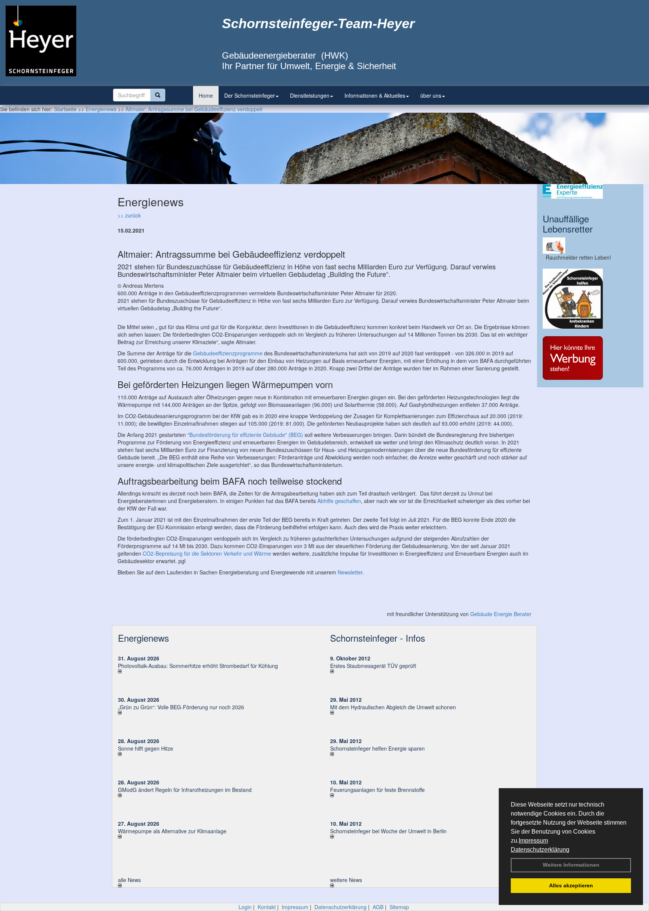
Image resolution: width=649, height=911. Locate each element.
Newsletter (350, 572)
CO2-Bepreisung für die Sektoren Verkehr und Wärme (207, 553)
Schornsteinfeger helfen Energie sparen (377, 748)
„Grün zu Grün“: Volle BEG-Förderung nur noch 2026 (181, 707)
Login (245, 907)
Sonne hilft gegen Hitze (145, 748)
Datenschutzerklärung (540, 849)
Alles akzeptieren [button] (571, 885)
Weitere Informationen (571, 865)
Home (206, 95)
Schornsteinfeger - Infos (377, 637)
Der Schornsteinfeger (249, 95)
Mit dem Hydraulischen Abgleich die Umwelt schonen (393, 707)
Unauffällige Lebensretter (568, 223)
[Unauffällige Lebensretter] (590, 245)
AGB (378, 907)
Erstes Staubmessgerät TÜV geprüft (373, 665)
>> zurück (129, 215)
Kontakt (267, 907)
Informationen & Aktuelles (374, 95)
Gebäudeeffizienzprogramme (228, 353)
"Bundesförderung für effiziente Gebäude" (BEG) (245, 434)
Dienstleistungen (309, 95)
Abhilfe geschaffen (339, 501)
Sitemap (399, 907)
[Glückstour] (590, 299)
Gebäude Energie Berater (500, 614)
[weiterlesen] (218, 671)
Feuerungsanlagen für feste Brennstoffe (377, 789)
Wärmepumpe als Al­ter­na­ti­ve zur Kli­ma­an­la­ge (172, 831)
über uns (430, 95)
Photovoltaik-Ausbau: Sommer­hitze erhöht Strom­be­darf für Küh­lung (198, 665)
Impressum (533, 840)
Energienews (143, 637)
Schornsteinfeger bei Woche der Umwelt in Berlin (388, 831)
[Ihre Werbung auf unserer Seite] (590, 358)
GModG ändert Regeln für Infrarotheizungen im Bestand (185, 789)
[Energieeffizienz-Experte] (590, 191)
